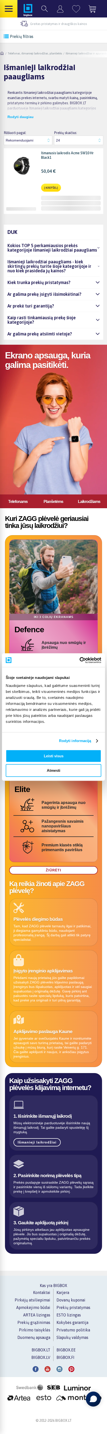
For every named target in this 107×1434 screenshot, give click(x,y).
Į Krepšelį (51, 187)
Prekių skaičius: (65, 133)
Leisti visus (53, 756)
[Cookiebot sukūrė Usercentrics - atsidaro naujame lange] (79, 660)
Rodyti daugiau (20, 117)
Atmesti (53, 770)
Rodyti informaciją (75, 741)
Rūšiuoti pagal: (15, 133)
